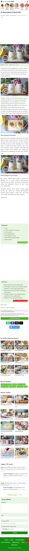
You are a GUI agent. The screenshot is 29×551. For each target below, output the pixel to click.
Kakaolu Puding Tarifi (19, 431)
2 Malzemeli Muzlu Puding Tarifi (7, 418)
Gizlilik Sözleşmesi (15, 542)
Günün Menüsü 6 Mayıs (19, 350)
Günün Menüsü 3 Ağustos (6, 350)
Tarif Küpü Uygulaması (19, 539)
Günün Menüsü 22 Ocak (19, 362)
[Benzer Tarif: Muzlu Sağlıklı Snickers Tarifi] (7, 399)
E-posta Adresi (5, 521)
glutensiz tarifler (21, 384)
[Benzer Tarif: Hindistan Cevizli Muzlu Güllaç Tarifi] (7, 425)
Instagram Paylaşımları (5, 542)
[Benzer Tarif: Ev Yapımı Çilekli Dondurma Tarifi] (7, 452)
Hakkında (6, 539)
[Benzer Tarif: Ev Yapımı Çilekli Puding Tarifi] (7, 440)
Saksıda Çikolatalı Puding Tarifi (21, 457)
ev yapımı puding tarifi (6, 384)
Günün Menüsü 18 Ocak (19, 375)
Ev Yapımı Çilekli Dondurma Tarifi (7, 457)
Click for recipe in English (7, 307)
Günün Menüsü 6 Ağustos (6, 375)
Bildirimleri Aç (16, 327)
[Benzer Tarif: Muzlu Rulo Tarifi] (21, 440)
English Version (15, 544)
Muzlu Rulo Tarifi (18, 445)
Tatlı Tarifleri (13, 15)
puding (25, 386)
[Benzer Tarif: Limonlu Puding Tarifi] (21, 413)
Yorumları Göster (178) (14, 318)
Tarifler (7, 15)
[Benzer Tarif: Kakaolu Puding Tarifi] (21, 425)
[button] (27, 1)
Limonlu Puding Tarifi (19, 418)
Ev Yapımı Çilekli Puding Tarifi (6, 445)
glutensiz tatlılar (4, 386)
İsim (2, 515)
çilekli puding (18, 98)
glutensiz (14, 384)
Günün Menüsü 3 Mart (5, 362)
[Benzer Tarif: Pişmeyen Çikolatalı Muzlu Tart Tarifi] (21, 399)
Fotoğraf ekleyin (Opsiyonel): (8, 526)
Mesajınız (3, 502)
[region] (14, 31)
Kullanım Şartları (25, 542)
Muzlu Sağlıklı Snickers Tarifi (6, 404)
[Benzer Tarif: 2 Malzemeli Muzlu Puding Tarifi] (7, 413)
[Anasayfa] (8, 2)
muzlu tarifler (20, 386)
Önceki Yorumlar (12, 495)
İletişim (12, 539)
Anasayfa (3, 15)
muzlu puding (13, 386)
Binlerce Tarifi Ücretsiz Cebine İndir (20, 300)
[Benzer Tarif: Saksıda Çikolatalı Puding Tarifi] (21, 452)
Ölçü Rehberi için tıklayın (22, 242)
